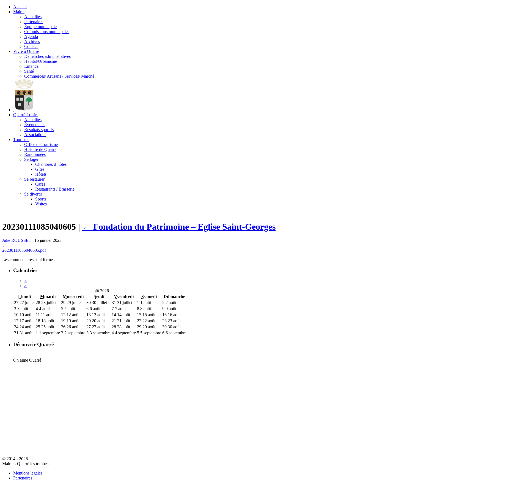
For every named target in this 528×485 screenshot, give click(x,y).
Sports (40, 199)
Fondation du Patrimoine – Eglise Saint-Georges (179, 227)
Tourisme (21, 139)
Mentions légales (27, 473)
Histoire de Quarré (40, 149)
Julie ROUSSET (16, 240)
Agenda (31, 36)
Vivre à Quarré (26, 51)
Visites (41, 204)
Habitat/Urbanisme (40, 61)
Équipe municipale (40, 26)
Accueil (20, 6)
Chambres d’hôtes (51, 164)
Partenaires (33, 21)
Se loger (31, 159)
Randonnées (35, 154)
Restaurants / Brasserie (55, 189)
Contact (31, 46)
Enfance (31, 66)
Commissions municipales (46, 31)
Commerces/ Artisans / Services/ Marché (59, 76)
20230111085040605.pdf (24, 250)
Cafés (40, 184)
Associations (35, 134)
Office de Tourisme (41, 144)
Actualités (33, 16)
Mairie (18, 11)
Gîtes (39, 169)
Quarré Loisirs (25, 114)
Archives (32, 41)
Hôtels (40, 174)
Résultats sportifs (39, 129)
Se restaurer (34, 179)
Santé (29, 71)
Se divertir (33, 194)
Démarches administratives (47, 56)
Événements (34, 124)
